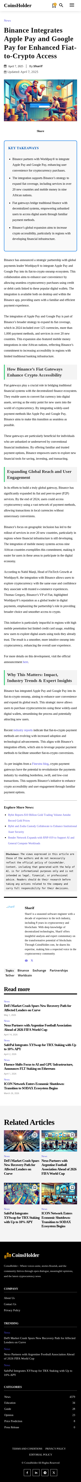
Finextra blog (40, 763)
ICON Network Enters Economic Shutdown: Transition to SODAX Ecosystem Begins (34, 1086)
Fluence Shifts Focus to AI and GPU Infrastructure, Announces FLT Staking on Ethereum (38, 1066)
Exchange (39, 970)
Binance (23, 970)
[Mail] (26, 959)
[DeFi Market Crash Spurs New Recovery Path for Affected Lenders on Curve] (22, 1141)
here (25, 662)
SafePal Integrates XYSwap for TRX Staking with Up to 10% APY (22, 1217)
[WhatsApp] (54, 140)
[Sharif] (13, 934)
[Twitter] (36, 140)
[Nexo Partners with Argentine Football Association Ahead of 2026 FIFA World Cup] (59, 1141)
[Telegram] (44, 1472)
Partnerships (59, 970)
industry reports (23, 730)
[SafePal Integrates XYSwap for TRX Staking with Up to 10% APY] (22, 1193)
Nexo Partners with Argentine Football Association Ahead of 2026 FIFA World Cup (58, 1167)
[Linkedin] (36, 1472)
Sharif (37, 66)
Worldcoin (25, 975)
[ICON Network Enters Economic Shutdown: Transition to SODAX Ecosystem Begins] (59, 1193)
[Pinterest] (45, 140)
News (7, 20)
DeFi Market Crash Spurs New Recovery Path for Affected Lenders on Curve (37, 1008)
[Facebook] (27, 140)
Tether (9, 975)
